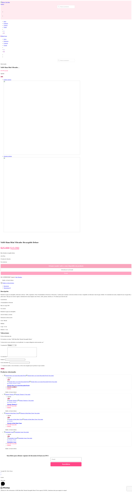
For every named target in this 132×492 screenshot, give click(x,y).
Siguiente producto (8, 156)
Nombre (3, 359)
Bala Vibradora (18, 277)
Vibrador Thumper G (12, 404)
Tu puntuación (4, 345)
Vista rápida (51, 375)
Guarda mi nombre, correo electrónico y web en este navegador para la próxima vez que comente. (23, 365)
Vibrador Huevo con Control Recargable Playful (18, 385)
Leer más (9, 388)
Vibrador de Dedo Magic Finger (14, 423)
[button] (7, 280)
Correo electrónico (5, 362)
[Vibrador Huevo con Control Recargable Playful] (42, 231)
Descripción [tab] (6, 286)
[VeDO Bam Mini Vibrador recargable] (42, 154)
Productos (6, 41)
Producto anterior (7, 79)
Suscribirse (66, 464)
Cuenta (5, 45)
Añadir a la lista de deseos (8, 283)
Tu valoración (4, 356)
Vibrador (18, 383)
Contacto (6, 43)
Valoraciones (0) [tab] (7, 288)
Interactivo (15, 383)
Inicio (5, 39)
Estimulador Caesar (11, 442)
